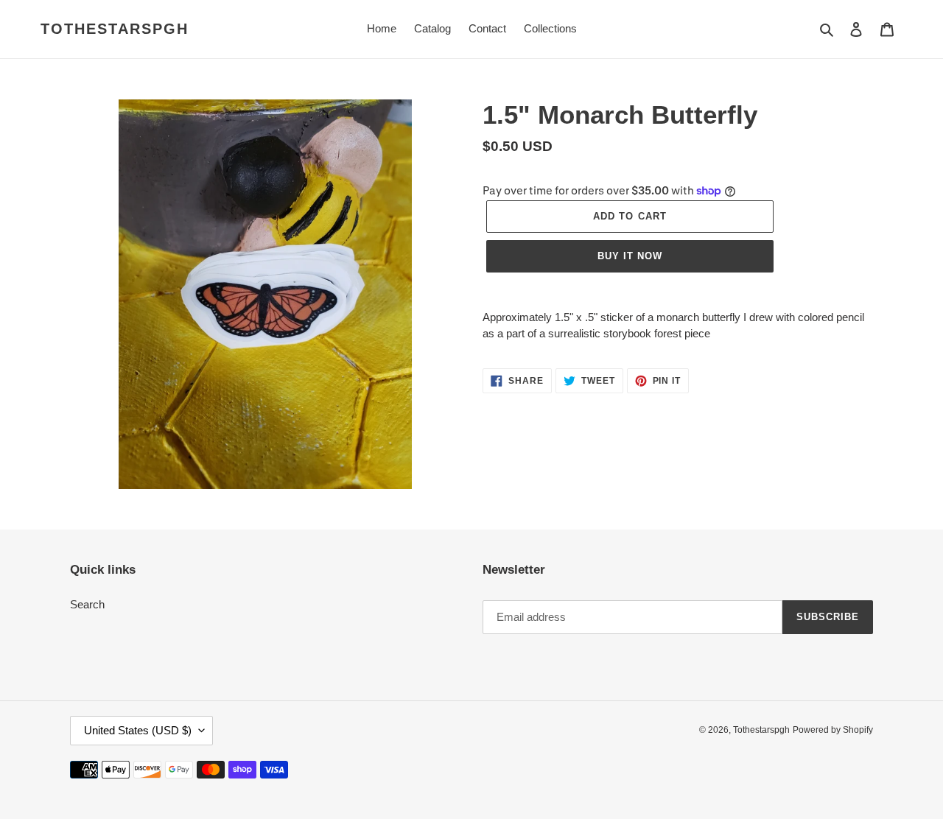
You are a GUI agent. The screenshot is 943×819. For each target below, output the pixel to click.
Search (87, 604)
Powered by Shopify (833, 730)
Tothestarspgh (115, 29)
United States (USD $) (138, 730)
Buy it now (629, 255)
